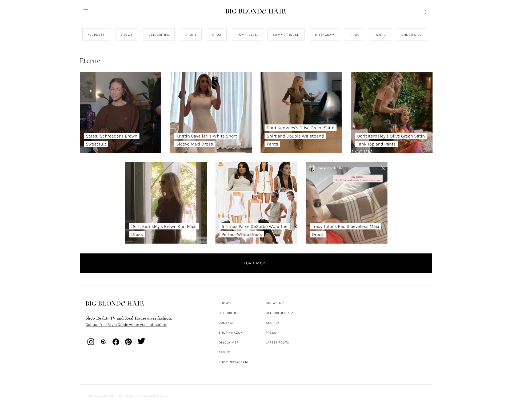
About (224, 352)
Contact (226, 323)
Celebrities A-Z (279, 313)
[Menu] (85, 11)
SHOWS (127, 35)
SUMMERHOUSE (286, 35)
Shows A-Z (275, 303)
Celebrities (229, 313)
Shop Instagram (233, 362)
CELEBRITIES (159, 35)
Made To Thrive (158, 396)
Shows (225, 303)
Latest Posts (277, 342)
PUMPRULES (247, 35)
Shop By (273, 323)
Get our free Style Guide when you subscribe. (126, 324)
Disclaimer (229, 342)
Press (271, 332)
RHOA (216, 35)
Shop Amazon (231, 332)
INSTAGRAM (324, 35)
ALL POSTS (96, 35)
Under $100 (411, 35)
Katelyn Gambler (137, 396)
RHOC (354, 35)
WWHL (380, 35)
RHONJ (190, 35)
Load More (256, 263)
